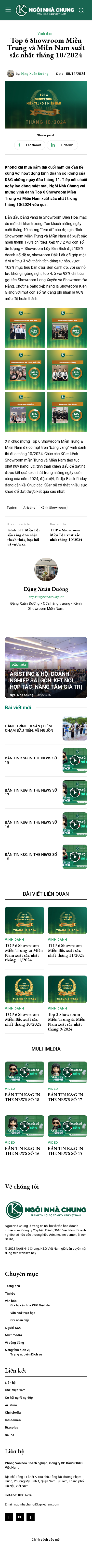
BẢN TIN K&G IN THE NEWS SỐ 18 (22, 1097)
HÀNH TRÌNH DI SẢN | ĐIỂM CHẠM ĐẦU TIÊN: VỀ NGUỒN (29, 728)
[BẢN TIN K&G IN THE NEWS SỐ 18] (75, 760)
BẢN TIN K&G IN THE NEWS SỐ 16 (22, 1151)
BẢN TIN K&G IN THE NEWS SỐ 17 (65, 1097)
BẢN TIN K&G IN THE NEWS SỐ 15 (65, 1151)
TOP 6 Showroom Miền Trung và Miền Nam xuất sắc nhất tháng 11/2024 (24, 953)
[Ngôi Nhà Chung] (30, 1517)
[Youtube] (20, 1517)
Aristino (29, 507)
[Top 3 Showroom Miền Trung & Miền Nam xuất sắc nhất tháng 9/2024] (67, 989)
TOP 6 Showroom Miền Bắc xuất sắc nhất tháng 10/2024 (66, 535)
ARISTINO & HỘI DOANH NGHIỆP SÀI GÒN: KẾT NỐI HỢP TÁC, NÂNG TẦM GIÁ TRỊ (46, 680)
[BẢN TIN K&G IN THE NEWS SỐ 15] (75, 857)
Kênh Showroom (53, 507)
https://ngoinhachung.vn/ (46, 597)
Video (10, 1088)
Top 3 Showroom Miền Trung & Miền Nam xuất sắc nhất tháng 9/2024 (66, 1021)
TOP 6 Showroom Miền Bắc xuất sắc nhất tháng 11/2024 (66, 950)
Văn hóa (19, 665)
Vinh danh (46, 33)
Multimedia (46, 1049)
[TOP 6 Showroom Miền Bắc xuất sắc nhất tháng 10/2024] (24, 989)
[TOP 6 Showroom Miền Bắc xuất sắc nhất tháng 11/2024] (67, 920)
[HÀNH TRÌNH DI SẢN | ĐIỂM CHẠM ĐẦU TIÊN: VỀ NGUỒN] (75, 728)
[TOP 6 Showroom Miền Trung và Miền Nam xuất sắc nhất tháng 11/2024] (24, 920)
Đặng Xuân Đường (35, 73)
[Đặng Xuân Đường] (11, 73)
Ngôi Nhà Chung (21, 695)
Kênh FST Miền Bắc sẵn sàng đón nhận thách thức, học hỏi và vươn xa (23, 537)
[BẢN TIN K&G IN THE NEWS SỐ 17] (75, 792)
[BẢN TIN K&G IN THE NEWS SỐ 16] (75, 824)
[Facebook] (9, 1517)
